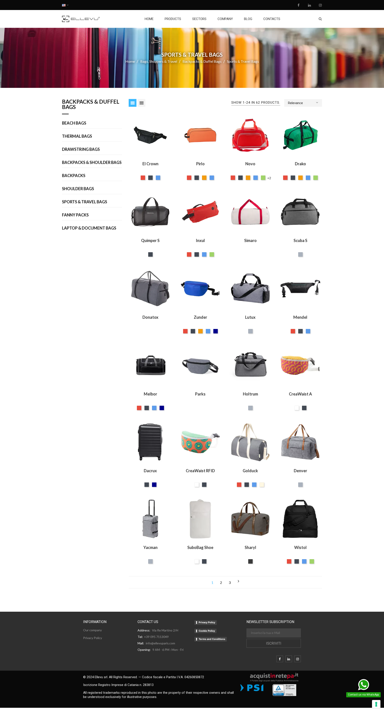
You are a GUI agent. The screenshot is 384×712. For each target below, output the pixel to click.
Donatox (150, 317)
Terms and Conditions (212, 639)
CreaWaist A (300, 393)
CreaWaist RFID (200, 470)
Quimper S (150, 240)
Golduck (250, 470)
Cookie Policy (207, 630)
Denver (300, 470)
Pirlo (200, 163)
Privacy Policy (207, 622)
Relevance (295, 103)
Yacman (150, 547)
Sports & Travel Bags (84, 202)
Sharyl (250, 547)
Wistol (300, 547)
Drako (300, 163)
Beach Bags (74, 123)
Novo (250, 163)
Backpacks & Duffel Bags (90, 104)
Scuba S (300, 240)
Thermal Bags (77, 136)
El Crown (150, 163)
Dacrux (150, 470)
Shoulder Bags (78, 189)
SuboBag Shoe (200, 547)
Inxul (200, 240)
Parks (200, 393)
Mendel (300, 317)
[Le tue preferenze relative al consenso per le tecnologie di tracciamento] (376, 704)
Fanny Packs (75, 215)
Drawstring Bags (81, 149)
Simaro (250, 240)
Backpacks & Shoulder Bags (92, 162)
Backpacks (73, 175)
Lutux (250, 317)
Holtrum (250, 393)
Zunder (200, 317)
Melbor (150, 393)
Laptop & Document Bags (89, 228)
